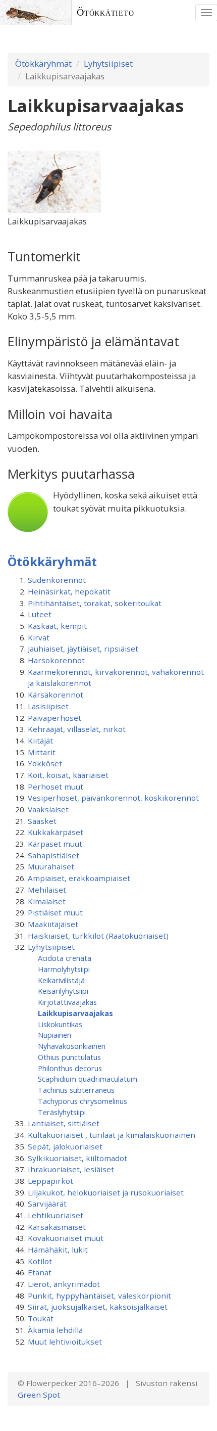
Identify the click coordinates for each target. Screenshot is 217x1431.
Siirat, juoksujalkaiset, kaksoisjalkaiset (98, 1307)
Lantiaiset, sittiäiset (63, 1123)
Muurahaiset (51, 866)
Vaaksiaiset (48, 809)
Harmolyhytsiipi (64, 969)
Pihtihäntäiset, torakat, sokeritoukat (94, 603)
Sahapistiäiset (53, 855)
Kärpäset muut (55, 844)
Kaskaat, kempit (57, 626)
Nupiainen (54, 1035)
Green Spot (39, 1395)
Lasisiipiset (48, 706)
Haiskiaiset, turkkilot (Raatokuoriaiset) (98, 936)
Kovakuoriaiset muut (65, 1238)
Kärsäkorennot (55, 694)
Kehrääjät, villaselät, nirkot (77, 729)
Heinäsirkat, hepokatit (69, 591)
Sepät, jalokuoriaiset (65, 1146)
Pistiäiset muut (55, 912)
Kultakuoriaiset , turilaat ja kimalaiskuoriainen (111, 1135)
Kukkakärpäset (55, 832)
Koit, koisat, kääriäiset (68, 775)
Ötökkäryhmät (43, 63)
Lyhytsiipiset (108, 63)
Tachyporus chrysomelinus (82, 1101)
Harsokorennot (56, 660)
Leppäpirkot (50, 1181)
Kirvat (38, 637)
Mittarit (42, 752)
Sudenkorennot (57, 580)
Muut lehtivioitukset (65, 1341)
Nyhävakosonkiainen (71, 1046)
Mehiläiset (47, 890)
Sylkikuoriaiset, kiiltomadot (77, 1158)
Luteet (39, 614)
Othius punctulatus (69, 1057)
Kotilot (40, 1261)
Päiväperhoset (54, 718)
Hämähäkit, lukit (58, 1249)
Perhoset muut (55, 786)
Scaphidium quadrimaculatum (87, 1079)
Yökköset (45, 763)
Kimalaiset (47, 901)
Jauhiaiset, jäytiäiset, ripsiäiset (83, 648)
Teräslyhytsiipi (62, 1112)
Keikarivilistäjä (61, 980)
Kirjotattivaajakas (67, 1002)
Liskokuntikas (60, 1024)
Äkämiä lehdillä (55, 1330)
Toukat (40, 1318)
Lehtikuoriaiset (55, 1215)
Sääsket (42, 821)
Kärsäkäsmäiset (57, 1227)
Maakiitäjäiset (53, 924)
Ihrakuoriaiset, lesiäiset (71, 1169)
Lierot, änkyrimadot (64, 1284)
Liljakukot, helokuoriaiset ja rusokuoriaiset (106, 1192)
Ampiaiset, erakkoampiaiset (79, 878)
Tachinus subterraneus (76, 1090)
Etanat (39, 1272)
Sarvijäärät (47, 1203)
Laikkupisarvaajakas (75, 1013)
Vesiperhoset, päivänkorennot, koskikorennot (113, 798)
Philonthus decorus (70, 1068)
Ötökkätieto (105, 12)
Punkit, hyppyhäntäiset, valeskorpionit (99, 1295)
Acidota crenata (64, 958)
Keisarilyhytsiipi (63, 991)
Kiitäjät (40, 740)
